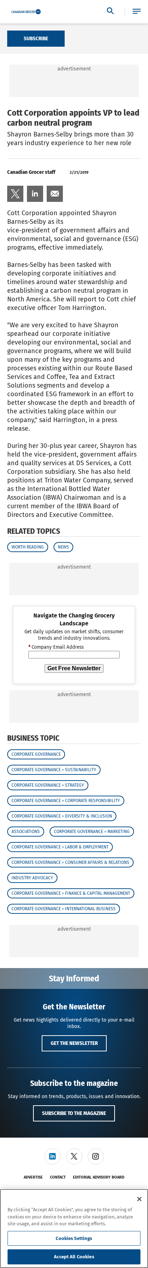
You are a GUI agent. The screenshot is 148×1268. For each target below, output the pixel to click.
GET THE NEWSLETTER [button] (74, 1043)
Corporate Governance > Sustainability (53, 769)
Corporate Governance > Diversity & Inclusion (61, 816)
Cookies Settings (74, 1238)
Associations (25, 831)
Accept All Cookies (74, 1256)
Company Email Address (56, 647)
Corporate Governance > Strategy (47, 785)
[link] (15, 194)
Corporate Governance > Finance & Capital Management (70, 893)
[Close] (139, 1199)
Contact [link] (58, 1177)
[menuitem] (15, 194)
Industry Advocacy (32, 877)
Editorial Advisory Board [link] (98, 1177)
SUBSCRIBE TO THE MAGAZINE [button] (74, 1113)
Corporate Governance (36, 754)
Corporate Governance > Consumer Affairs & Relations (70, 862)
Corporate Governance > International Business (63, 908)
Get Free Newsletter (74, 668)
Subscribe (36, 38)
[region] (74, 1228)
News (63, 547)
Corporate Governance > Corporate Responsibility (65, 800)
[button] (136, 11)
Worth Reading (27, 547)
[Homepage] (26, 12)
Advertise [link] (33, 1177)
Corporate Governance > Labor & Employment (59, 847)
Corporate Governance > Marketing (92, 831)
